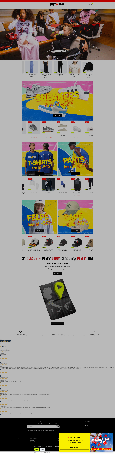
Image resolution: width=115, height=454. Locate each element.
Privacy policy (37, 452)
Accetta (37, 449)
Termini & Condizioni (45, 452)
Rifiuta (42, 449)
